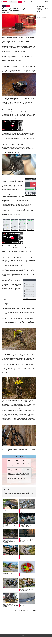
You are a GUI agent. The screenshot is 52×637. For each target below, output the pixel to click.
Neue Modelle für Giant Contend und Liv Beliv (10, 605)
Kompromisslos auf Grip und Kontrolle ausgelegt (27, 511)
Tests (36, 1)
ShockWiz (26, 486)
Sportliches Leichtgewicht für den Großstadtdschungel (9, 541)
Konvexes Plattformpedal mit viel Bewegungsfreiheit (9, 590)
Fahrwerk (12, 486)
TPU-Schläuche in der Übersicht (26, 575)
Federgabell (18, 486)
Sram (28, 486)
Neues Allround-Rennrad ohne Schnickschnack (9, 557)
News (22, 486)
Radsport (31, 1)
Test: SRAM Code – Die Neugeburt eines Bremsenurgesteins (42, 18)
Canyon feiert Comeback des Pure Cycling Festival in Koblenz (26, 525)
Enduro (10, 486)
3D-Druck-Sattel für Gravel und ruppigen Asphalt (9, 525)
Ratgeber (40, 1)
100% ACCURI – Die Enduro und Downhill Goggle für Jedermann (42, 15)
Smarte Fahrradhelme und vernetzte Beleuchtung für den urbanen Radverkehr (27, 540)
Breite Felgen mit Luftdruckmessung (27, 605)
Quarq (24, 486)
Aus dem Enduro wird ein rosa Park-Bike (42, 13)
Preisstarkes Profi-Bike (7, 573)
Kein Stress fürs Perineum (9, 511)
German (47, 1)
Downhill (8, 486)
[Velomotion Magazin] (4, 1)
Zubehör (8, 5)
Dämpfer (6, 486)
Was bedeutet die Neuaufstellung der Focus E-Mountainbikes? (27, 557)
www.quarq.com (27, 464)
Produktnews (26, 1)
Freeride (21, 486)
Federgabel (15, 486)
